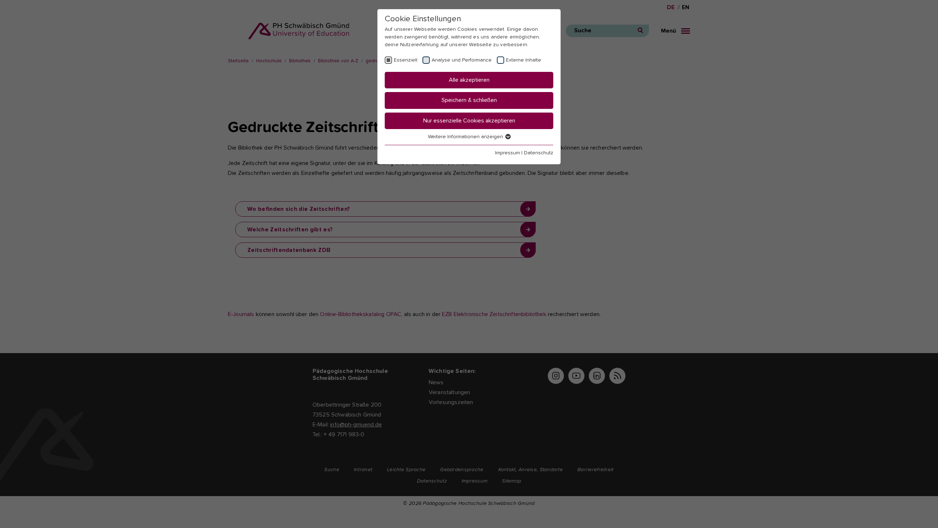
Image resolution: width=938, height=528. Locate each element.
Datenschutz (538, 152)
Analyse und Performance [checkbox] (462, 60)
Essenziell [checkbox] (405, 60)
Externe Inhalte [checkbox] (523, 60)
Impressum (507, 152)
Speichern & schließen (469, 100)
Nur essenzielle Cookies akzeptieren (469, 121)
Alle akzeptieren (469, 80)
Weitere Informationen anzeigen (466, 136)
